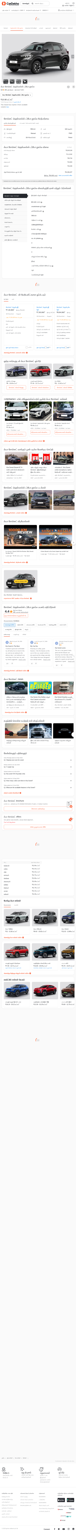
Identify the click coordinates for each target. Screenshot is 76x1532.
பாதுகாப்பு (7, 226)
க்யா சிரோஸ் (37, 929)
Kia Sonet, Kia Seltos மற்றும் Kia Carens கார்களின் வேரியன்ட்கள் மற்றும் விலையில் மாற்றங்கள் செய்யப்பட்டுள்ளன (40, 701)
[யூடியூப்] (64, 1529)
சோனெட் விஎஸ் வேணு (16, 387)
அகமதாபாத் (7, 881)
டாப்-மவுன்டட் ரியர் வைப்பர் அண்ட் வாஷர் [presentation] (29, 123)
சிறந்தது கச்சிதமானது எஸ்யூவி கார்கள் (16, 742)
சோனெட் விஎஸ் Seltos (64, 387)
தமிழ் (66, 3)
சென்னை (6, 878)
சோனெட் (6, 28)
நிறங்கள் (55, 28)
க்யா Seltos (57, 381)
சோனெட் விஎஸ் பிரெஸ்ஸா (40, 387)
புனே (5, 872)
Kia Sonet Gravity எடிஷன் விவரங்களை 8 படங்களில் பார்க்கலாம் (63, 699)
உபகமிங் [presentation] (16, 905)
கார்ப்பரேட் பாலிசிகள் (7, 1511)
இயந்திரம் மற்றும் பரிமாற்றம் (12, 196)
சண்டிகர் (6, 894)
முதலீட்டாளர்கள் (6, 1514)
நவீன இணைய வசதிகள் (11, 240)
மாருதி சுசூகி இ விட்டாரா (13, 1002)
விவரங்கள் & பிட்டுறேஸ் (31, 28)
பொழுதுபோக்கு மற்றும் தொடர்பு (13, 231)
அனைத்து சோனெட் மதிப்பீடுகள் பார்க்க (15, 670)
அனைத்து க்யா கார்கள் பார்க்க (13, 937)
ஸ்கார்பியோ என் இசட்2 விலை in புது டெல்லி (43, 968)
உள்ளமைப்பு (7, 218)
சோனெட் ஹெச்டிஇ (12, 307)
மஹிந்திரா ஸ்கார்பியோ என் (42, 963)
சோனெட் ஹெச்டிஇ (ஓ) (43, 308)
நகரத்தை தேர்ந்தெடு (66, 10)
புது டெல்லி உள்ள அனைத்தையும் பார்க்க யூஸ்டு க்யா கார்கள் (25, 441)
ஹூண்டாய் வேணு (11, 381)
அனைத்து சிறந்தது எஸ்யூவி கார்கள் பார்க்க (16, 973)
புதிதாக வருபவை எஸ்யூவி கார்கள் (63, 742)
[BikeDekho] (60, 1509)
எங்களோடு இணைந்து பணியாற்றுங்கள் (7, 1501)
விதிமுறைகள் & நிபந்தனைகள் (9, 1505)
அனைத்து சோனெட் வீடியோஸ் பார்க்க (15, 562)
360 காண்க (63, 28)
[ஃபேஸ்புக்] (54, 1529)
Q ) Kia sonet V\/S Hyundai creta (14, 774)
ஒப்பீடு (29, 347)
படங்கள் (41, 28)
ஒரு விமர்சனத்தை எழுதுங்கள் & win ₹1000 (16, 615)
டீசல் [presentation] (13, 299)
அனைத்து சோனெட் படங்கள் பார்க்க (14, 513)
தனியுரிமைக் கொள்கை (7, 1508)
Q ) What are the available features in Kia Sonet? (19, 787)
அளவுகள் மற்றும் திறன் (11, 209)
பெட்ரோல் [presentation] (6, 299)
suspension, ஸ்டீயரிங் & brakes (13, 204)
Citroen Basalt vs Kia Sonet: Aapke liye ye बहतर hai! (54, 551)
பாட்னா (6, 891)
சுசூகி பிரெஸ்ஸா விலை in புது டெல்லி (13, 968)
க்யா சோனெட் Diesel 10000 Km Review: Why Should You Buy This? (19, 552)
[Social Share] (73, 87)
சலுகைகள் (48, 28)
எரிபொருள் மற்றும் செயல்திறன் (13, 200)
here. (7, 107)
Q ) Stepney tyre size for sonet (14, 760)
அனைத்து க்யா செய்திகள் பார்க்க (15, 712)
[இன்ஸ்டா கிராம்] (68, 1529)
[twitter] (59, 1529)
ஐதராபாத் (6, 875)
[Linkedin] (73, 1529)
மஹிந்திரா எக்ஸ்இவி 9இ (41, 1002)
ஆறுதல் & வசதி (9, 213)
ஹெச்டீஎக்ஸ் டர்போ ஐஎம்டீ (16, 28)
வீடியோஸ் (70, 28)
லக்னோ (6, 884)
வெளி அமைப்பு (8, 222)
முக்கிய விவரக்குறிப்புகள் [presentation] (10, 123)
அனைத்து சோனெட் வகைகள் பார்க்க (14, 352)
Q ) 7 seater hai (9, 767)
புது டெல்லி (16, 102)
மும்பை (6, 869)
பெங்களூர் (6, 865)
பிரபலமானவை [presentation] (7, 905)
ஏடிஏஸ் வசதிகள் (9, 235)
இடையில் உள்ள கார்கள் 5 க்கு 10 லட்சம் (40, 742)
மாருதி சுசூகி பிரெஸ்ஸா (36, 381)
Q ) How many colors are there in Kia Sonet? (18, 780)
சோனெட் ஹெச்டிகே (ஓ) (63, 308)
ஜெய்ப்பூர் (6, 888)
